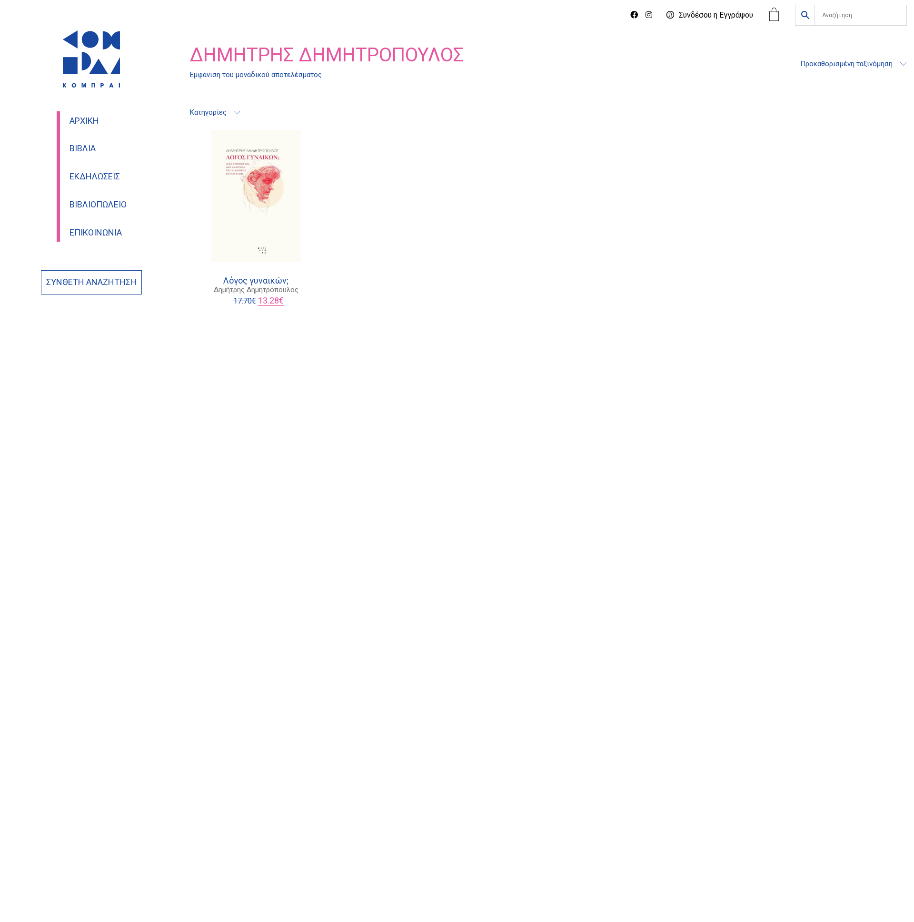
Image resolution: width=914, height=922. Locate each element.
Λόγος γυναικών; (255, 280)
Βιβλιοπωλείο (98, 204)
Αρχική (84, 121)
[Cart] (774, 15)
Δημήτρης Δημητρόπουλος (256, 289)
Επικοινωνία (96, 232)
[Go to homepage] (91, 59)
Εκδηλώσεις (95, 176)
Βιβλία (83, 148)
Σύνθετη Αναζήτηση (91, 282)
